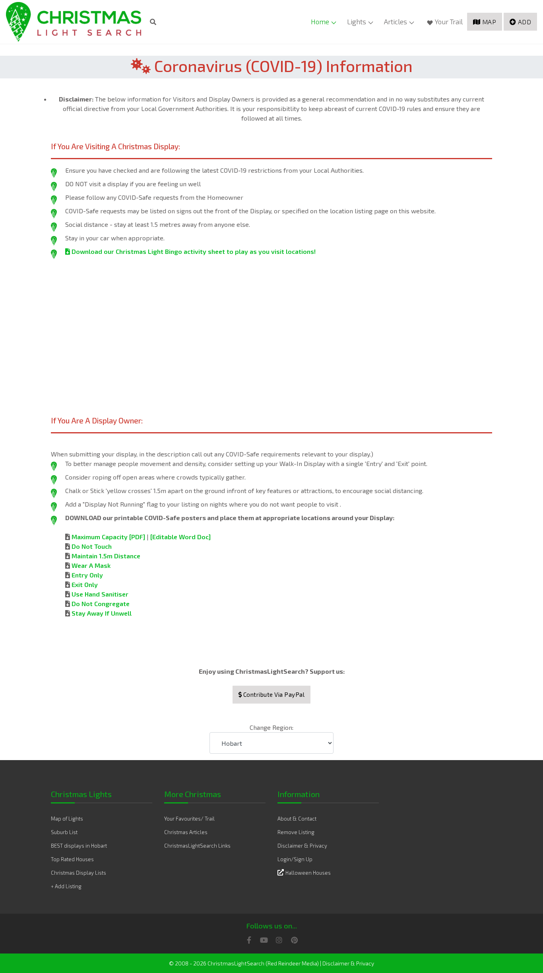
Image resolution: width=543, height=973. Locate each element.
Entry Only (87, 575)
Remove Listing (295, 832)
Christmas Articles (186, 832)
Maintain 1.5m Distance (106, 556)
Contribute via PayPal (273, 694)
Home (320, 21)
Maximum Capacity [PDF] (108, 536)
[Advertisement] (271, 325)
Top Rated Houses (72, 859)
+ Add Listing (66, 886)
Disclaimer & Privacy (302, 845)
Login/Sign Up (294, 859)
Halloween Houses (308, 873)
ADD (524, 21)
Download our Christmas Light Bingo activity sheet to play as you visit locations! (193, 251)
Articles (395, 21)
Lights (356, 21)
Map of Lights (67, 818)
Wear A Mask (91, 565)
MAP (489, 21)
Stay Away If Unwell (102, 613)
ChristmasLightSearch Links (197, 845)
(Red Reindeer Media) (292, 963)
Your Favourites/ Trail (189, 818)
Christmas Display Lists (78, 873)
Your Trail (449, 21)
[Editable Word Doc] (180, 536)
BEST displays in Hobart (79, 845)
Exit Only (85, 584)
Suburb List (64, 832)
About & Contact (296, 818)
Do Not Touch (92, 546)
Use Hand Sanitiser (100, 594)
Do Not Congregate (101, 603)
